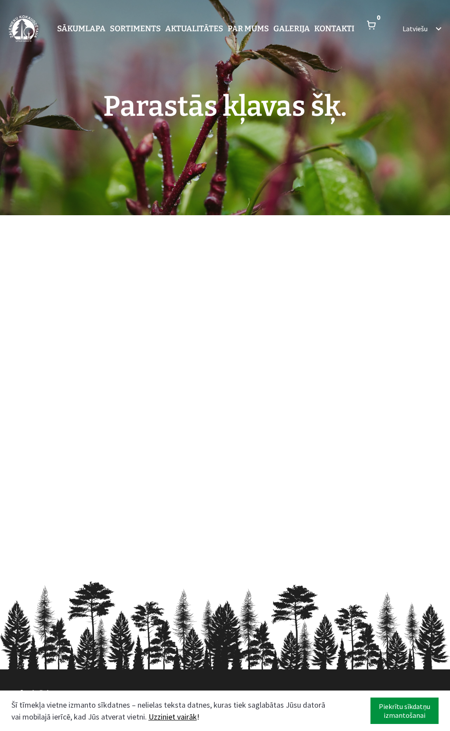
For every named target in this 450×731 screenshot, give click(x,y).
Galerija (291, 28)
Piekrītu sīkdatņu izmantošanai (404, 711)
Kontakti (334, 28)
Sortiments (135, 28)
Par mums (248, 28)
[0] (371, 28)
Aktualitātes (194, 28)
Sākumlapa (81, 28)
